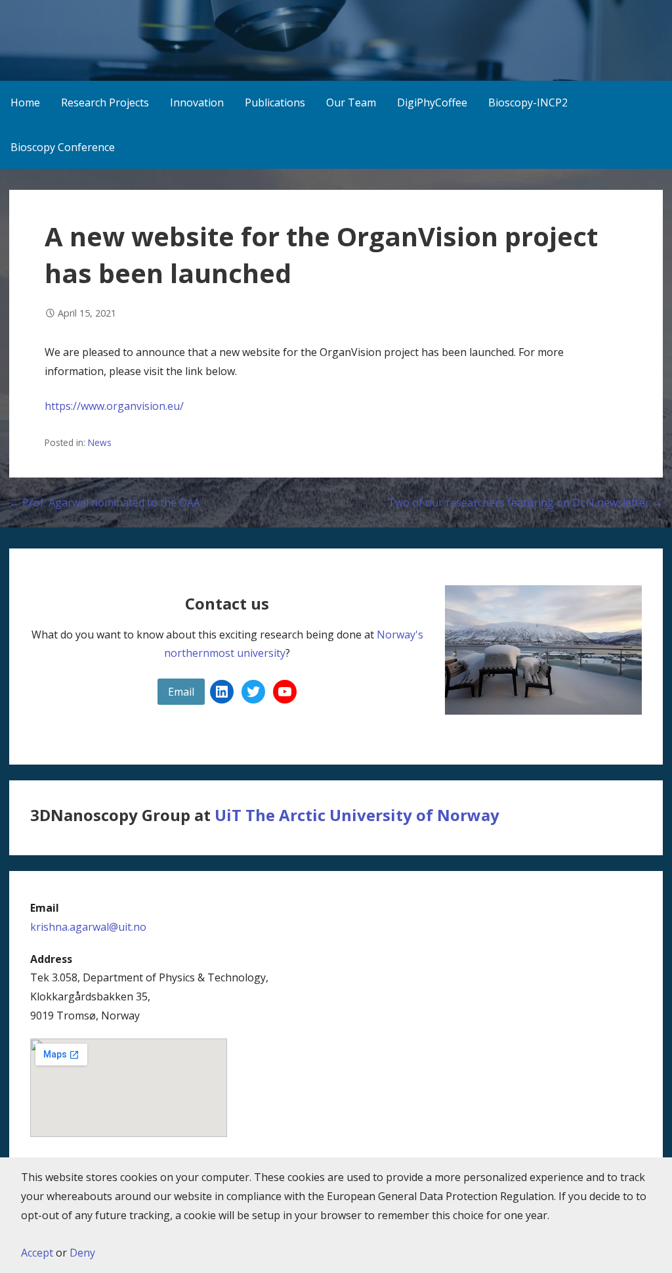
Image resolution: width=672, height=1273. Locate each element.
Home (25, 102)
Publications (275, 102)
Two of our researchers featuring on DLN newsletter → (525, 502)
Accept (37, 1252)
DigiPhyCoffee (432, 102)
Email (181, 691)
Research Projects (105, 102)
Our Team (351, 102)
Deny (82, 1252)
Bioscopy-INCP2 (528, 102)
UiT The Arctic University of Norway (357, 815)
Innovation (197, 102)
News (100, 442)
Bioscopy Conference (62, 147)
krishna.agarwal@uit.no (88, 927)
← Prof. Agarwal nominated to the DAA (104, 502)
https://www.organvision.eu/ (114, 406)
